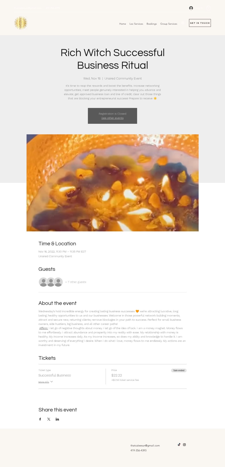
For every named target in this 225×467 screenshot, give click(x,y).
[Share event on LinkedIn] (57, 419)
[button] (208, 7)
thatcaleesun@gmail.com (27, 7)
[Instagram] (183, 23)
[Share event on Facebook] (40, 419)
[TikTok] (179, 444)
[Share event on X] (48, 419)
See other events (112, 118)
